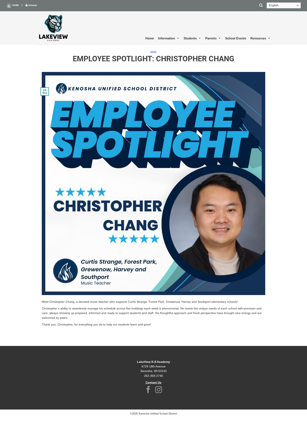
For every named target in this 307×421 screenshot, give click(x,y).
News (153, 52)
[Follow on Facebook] (148, 390)
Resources (258, 38)
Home (149, 38)
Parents (211, 38)
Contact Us (153, 382)
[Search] (261, 6)
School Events (235, 38)
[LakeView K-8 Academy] (60, 28)
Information (166, 38)
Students (190, 38)
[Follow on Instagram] (158, 390)
